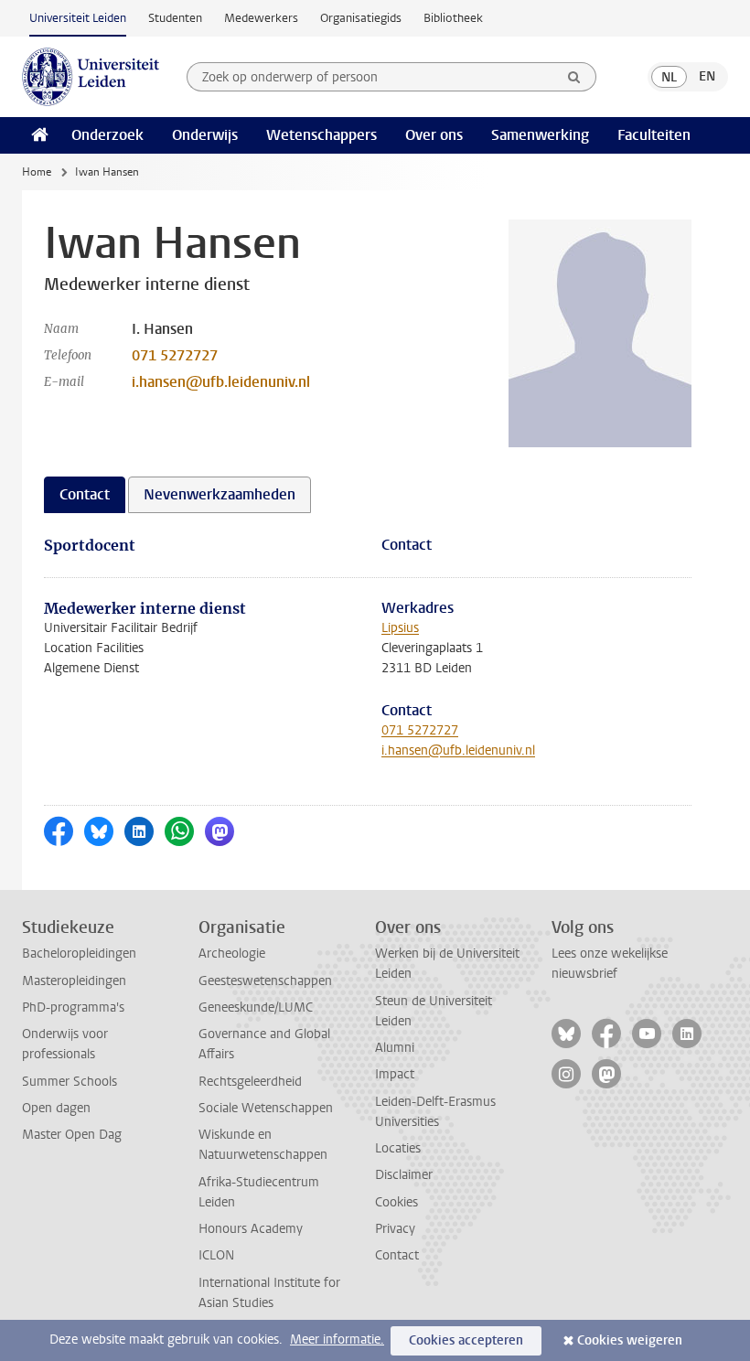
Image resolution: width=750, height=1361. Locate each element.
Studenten (175, 18)
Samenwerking (540, 135)
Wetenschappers (321, 135)
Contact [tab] (84, 494)
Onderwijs (205, 135)
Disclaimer (404, 1175)
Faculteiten (654, 135)
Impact (394, 1074)
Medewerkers (261, 18)
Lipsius (400, 628)
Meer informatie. (337, 1339)
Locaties (398, 1148)
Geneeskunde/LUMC (255, 1007)
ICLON (216, 1255)
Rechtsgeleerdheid (250, 1081)
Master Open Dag (72, 1134)
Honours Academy (250, 1229)
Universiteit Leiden (77, 18)
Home (36, 172)
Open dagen (56, 1108)
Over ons (434, 135)
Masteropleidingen (74, 981)
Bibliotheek (453, 18)
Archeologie (231, 953)
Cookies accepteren (466, 1340)
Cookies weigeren (629, 1340)
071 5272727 (175, 355)
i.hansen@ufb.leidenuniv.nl (221, 381)
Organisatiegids (361, 18)
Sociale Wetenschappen (265, 1108)
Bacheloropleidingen (79, 953)
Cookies (396, 1202)
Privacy (395, 1229)
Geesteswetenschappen (265, 981)
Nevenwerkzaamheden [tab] (219, 494)
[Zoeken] (574, 76)
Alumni (394, 1047)
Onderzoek (107, 135)
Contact (397, 1255)
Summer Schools (69, 1081)
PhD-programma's (73, 1007)
